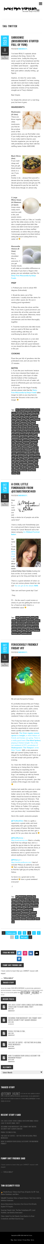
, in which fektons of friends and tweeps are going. (25, 735)
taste (22, 460)
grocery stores (24, 435)
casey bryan (30, 621)
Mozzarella (19, 441)
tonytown (30, 463)
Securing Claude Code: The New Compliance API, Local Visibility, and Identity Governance (18, 1211)
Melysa (14, 909)
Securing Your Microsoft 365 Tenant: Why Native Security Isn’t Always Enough (24, 1019)
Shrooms (31, 454)
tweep (19, 630)
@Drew (15, 992)
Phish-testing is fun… (17, 1031)
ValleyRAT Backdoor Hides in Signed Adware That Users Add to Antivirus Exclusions (21, 1199)
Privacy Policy (26, 1240)
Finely (25, 426)
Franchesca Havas (28, 903)
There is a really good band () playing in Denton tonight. (26, 740)
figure (20, 426)
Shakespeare (25, 912)
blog (13, 416)
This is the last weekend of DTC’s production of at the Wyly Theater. (25, 746)
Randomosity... (23, 49)
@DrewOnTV (37, 988)
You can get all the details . (26, 586)
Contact (20, 1240)
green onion (30, 432)
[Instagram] (25, 953)
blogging (14, 900)
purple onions (21, 451)
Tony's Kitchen (23, 463)
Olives (21, 445)
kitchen (25, 438)
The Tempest (32, 916)
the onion (30, 460)
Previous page (11, 933)
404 (19, 992)
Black (29, 413)
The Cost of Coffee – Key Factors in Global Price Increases (24, 1043)
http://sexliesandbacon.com (21, 862)
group (30, 435)
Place (35, 445)
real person (35, 627)
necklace (28, 627)
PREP (30, 448)
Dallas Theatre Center (32, 900)
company (37, 621)
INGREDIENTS (15, 438)
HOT (27, 906)
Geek (23, 906)
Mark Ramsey (34, 906)
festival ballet (21, 624)
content (14, 624)
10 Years (37, 1098)
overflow (27, 445)
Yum (18, 473)
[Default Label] (31, 953)
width (29, 470)
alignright (22, 410)
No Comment (11, 1024)
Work (34, 470)
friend (27, 429)
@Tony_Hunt (29, 992)
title (13, 463)
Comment (5, 53)
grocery (37, 432)
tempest (14, 916)
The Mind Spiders (22, 916)
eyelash (33, 422)
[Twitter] (19, 953)
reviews (14, 454)
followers (19, 903)
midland (35, 624)
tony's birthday (16, 919)
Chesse (19, 419)
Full (37, 429)
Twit (13, 467)
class (23, 419)
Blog (12, 1240)
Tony (17, 463)
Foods (29, 426)
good (13, 432)
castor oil (27, 416)
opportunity (20, 909)
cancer (14, 621)
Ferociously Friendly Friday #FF (24, 646)
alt (27, 410)
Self (27, 454)
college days (21, 900)
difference (23, 422)
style (13, 460)
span (13, 457)
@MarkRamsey (17, 838)
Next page (24, 937)
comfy (31, 419)
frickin (22, 429)
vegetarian (31, 467)
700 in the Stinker (6, 988)
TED (26, 460)
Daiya (17, 422)
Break (17, 416)
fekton (13, 903)
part (31, 445)
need (13, 445)
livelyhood (31, 438)
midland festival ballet (18, 627)
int (21, 438)
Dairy (13, 422)
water (36, 467)
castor (22, 416)
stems (20, 457)
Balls (25, 413)
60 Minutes (19, 990)
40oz (2, 992)
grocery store (15, 435)
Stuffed (26, 457)
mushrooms (34, 441)
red (37, 451)
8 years (6, 1096)
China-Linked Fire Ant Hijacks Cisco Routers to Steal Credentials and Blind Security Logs (17, 1217)
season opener (29, 909)
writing (14, 473)
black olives (36, 413)
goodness (18, 432)
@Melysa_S (15, 860)
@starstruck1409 (25, 618)
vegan (24, 467)
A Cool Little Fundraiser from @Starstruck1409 (23, 487)
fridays (36, 903)
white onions (23, 470)
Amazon (32, 410)
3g (25, 988)
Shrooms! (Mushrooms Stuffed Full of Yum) (24, 41)
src (17, 457)
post (21, 448)
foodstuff (35, 426)
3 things (13, 990)
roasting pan (20, 454)
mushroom (26, 441)
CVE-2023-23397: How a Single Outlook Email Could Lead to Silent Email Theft (25, 1005)
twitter (17, 467)
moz (13, 441)
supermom (33, 912)
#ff (16, 897)
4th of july (7, 1101)
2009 (17, 618)
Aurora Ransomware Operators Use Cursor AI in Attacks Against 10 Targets (19, 1205)
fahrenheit (15, 426)
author (14, 413)
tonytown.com (31, 919)
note (17, 445)
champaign (35, 416)
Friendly (33, 429)
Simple (37, 454)
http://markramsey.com (19, 840)
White (16, 470)
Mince (37, 438)
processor (35, 448)
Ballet (32, 618)
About (15, 1240)
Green (24, 432)
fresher (18, 429)
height (35, 435)
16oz (17, 410)
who (31, 630)
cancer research (21, 621)
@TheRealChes (17, 821)
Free (13, 429)
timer (36, 460)
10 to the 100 (7, 992)
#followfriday (22, 897)
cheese (14, 419)
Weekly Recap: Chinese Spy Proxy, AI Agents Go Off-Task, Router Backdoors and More (20, 1192)
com (28, 419)
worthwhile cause (26, 633)
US (21, 467)
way (13, 470)
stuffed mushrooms (34, 457)
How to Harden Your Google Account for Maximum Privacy (24, 1056)
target (17, 460)
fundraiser (29, 624)
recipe (33, 451)
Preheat (25, 448)
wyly (13, 922)
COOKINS (37, 419)
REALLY (28, 451)
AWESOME (19, 413)
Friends (19, 906)
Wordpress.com (16, 633)
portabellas (15, 448)
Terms (32, 1240)
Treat (36, 463)
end (29, 422)
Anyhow (37, 410)
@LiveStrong (30, 988)
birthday (29, 897)
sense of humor (16, 912)
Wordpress (36, 630)
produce (14, 451)
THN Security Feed (10, 1185)
